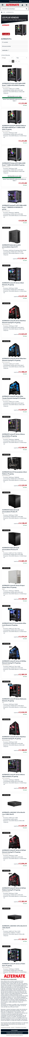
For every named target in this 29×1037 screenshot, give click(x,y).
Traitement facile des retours (14, 1)
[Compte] (22, 4)
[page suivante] (19, 61)
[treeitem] (14, 50)
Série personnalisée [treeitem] (6, 46)
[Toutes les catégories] (2, 4)
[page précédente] (10, 61)
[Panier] (26, 4)
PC (4, 12)
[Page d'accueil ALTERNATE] (12, 5)
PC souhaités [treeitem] (5, 42)
